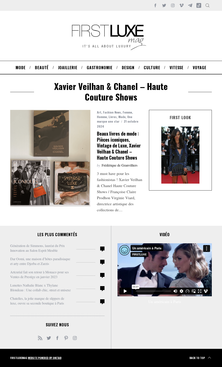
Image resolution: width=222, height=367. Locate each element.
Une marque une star (114, 118)
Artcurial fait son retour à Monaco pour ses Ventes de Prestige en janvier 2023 (39, 274)
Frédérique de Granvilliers (119, 165)
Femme (127, 112)
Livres (113, 116)
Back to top (197, 358)
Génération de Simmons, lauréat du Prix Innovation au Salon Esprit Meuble (37, 248)
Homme (102, 116)
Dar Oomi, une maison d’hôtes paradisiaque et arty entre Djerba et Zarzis (40, 261)
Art (99, 112)
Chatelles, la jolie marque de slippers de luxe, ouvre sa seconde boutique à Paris (37, 300)
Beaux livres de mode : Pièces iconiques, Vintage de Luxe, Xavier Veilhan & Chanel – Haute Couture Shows (119, 145)
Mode (122, 116)
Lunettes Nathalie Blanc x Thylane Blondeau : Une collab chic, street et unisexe (40, 287)
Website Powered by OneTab (44, 358)
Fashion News (112, 112)
